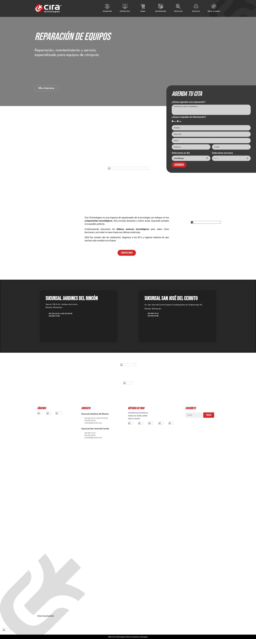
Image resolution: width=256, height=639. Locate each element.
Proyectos (178, 11)
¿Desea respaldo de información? (189, 117)
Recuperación (160, 11)
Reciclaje (196, 11)
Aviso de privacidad (45, 616)
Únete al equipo (214, 11)
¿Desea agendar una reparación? (189, 102)
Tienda (142, 11)
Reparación (107, 11)
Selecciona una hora (222, 153)
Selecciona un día (181, 153)
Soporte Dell (125, 11)
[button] (127, 253)
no (180, 121)
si (174, 121)
